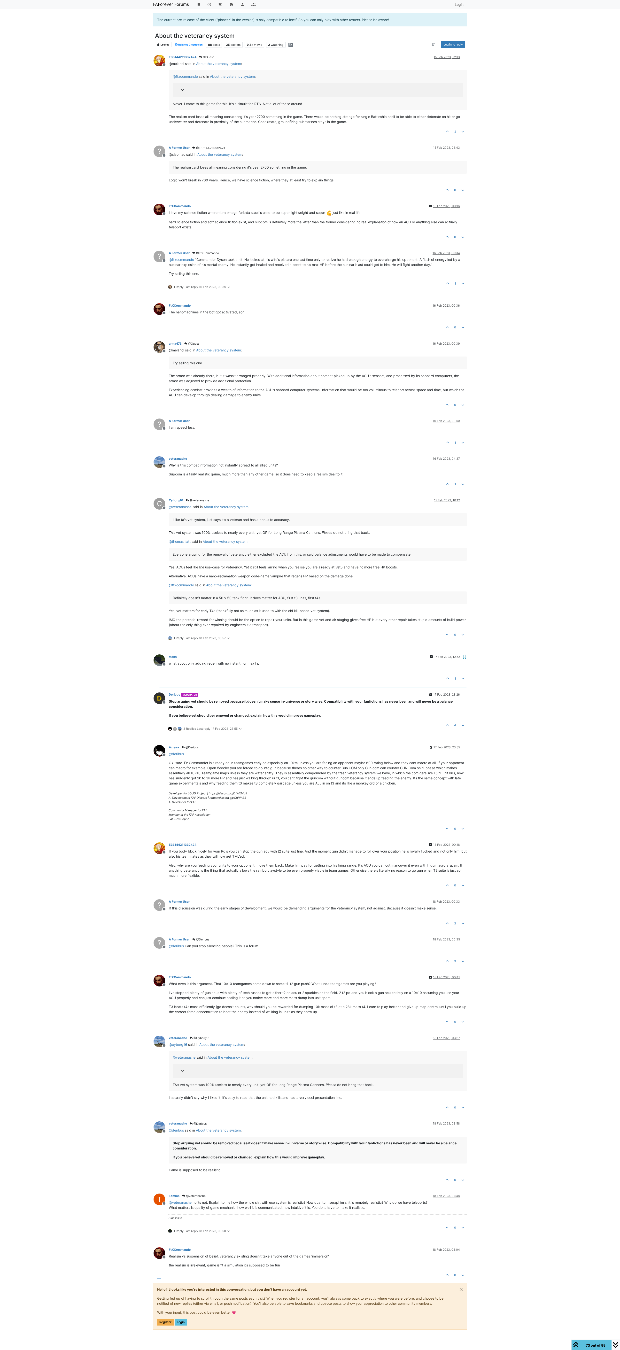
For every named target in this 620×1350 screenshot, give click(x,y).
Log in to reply (453, 44)
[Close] (461, 1289)
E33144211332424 (182, 57)
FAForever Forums (171, 4)
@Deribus (192, 747)
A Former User (179, 147)
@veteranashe (199, 500)
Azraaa (174, 747)
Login (181, 1322)
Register (165, 1322)
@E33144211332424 (210, 148)
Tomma (174, 1196)
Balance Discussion (190, 44)
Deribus (174, 694)
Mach (173, 657)
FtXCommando (180, 206)
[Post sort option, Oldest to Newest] (433, 44)
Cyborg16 (176, 500)
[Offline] (161, 60)
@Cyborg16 (201, 1038)
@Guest (208, 57)
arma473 (175, 343)
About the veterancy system (218, 64)
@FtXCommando (207, 253)
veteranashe (178, 458)
